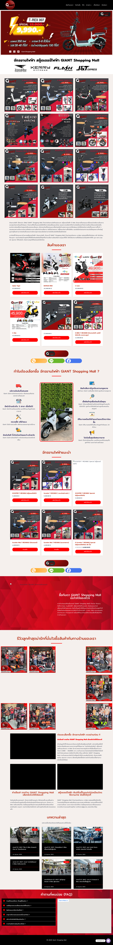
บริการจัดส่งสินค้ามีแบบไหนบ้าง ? (15, 919)
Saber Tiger (16, 286)
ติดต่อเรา (104, 5)
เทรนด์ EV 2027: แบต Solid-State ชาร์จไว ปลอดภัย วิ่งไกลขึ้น (86, 848)
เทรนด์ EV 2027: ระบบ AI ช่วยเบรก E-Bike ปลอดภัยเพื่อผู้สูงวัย (87, 881)
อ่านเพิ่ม (25, 549)
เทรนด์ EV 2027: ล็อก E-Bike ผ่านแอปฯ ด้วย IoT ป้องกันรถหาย (24, 848)
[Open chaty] (108, 940)
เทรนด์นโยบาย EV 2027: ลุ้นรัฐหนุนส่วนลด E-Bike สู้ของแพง (54, 881)
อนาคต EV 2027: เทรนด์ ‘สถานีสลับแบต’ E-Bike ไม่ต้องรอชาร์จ (25, 863)
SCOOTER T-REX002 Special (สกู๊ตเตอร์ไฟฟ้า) (85, 494)
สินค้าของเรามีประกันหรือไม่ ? (14, 910)
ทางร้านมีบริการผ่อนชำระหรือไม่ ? (15, 924)
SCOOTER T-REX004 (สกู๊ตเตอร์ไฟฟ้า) (24, 493)
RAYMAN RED (48, 286)
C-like (14, 333)
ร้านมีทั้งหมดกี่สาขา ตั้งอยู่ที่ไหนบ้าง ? (17, 901)
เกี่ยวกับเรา (97, 5)
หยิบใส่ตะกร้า (25, 293)
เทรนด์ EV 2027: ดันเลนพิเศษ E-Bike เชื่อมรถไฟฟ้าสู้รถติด (55, 848)
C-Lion (77, 286)
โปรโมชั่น (77, 5)
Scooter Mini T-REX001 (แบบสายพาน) (56, 542)
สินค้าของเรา (69, 5)
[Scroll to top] (108, 938)
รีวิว (83, 5)
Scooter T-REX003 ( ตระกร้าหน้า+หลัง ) (56, 493)
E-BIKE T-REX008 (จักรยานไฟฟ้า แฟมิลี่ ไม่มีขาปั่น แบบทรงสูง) (87, 334)
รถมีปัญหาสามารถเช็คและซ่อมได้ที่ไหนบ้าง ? (18, 906)
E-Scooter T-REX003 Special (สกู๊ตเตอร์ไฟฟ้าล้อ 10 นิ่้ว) (85, 543)
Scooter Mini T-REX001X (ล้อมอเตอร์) (24, 542)
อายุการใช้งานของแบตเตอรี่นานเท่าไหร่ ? (18, 915)
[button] (29, 901)
